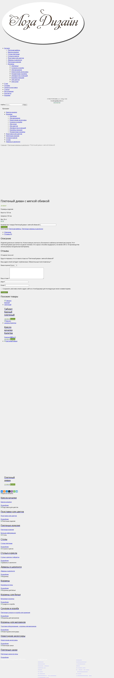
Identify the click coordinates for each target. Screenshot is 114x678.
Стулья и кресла (13, 56)
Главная (3, 145)
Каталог (7, 48)
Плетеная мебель (14, 50)
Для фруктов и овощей (19, 76)
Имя (3, 282)
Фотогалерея (8, 91)
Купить (12, 319)
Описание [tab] (7, 232)
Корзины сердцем (17, 78)
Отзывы (7, 86)
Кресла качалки (13, 52)
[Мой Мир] (7, 491)
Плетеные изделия (14, 62)
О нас (6, 84)
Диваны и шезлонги (15, 60)
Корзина (7, 95)
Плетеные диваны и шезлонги (18, 145)
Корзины (11, 64)
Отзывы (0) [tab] (8, 234)
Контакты (7, 93)
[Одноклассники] (4, 491)
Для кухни (14, 82)
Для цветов (15, 80)
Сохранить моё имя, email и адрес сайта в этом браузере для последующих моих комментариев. (37, 289)
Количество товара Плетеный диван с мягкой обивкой (20, 225)
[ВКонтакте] (2, 491)
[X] (9, 491)
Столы (8, 140)
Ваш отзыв (5, 278)
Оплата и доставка (11, 87)
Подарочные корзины (19, 74)
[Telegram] (17, 491)
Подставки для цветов (16, 58)
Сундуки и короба (17, 68)
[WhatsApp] (14, 491)
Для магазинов (16, 70)
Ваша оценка (5, 265)
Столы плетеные (14, 54)
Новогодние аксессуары (19, 72)
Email (3, 285)
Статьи (6, 89)
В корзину (4, 227)
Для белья (14, 66)
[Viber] (12, 491)
